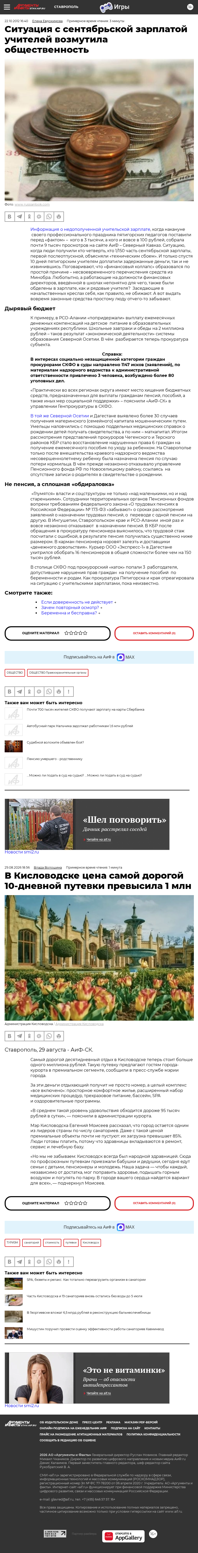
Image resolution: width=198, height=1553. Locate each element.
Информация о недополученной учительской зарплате (90, 229)
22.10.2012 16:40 (16, 21)
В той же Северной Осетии (59, 415)
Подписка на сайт (125, 1428)
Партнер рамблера (84, 1533)
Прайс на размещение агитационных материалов (81, 1434)
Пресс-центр (92, 1422)
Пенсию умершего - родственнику (54, 759)
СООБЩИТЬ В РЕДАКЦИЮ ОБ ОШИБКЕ (68, 1440)
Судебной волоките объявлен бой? (55, 742)
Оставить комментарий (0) (154, 633)
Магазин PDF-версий (141, 1422)
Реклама (113, 1422)
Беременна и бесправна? (69, 613)
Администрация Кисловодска (79, 1024)
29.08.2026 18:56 (17, 867)
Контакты (152, 1428)
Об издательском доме (59, 1422)
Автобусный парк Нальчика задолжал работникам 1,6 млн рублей (80, 726)
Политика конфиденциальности (153, 1434)
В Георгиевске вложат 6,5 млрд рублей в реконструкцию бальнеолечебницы (89, 1312)
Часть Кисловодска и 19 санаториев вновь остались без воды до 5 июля (84, 1296)
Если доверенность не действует (77, 602)
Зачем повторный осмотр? (70, 607)
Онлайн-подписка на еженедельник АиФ (73, 1428)
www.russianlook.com (32, 204)
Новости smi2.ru (22, 852)
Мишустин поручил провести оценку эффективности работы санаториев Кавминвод (95, 1329)
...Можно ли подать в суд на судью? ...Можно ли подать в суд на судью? (84, 775)
